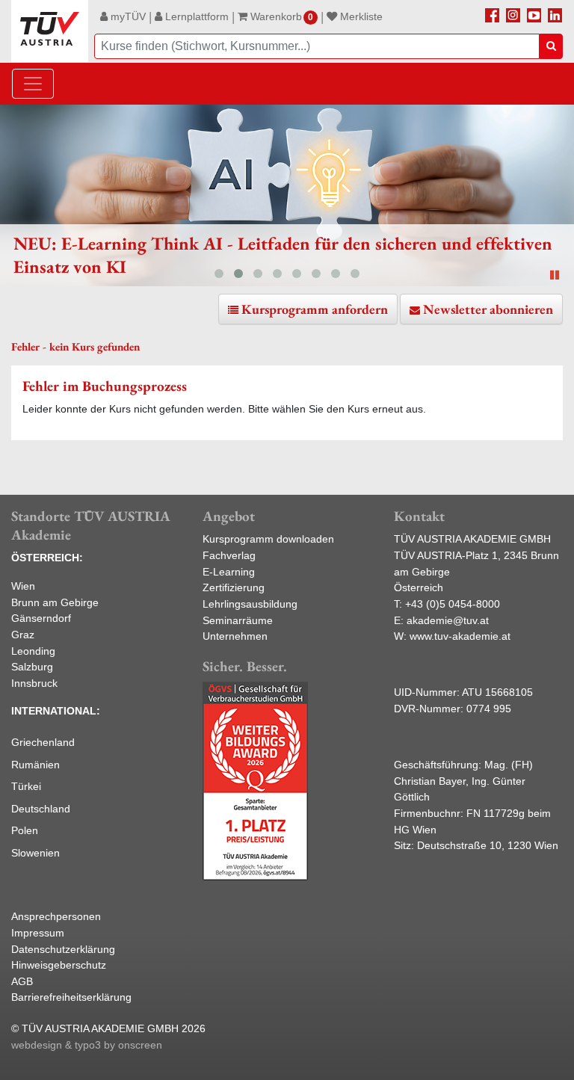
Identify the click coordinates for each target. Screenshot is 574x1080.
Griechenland (43, 742)
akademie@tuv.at (448, 620)
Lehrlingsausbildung (250, 604)
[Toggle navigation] (33, 84)
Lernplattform (195, 16)
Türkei (26, 786)
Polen (24, 830)
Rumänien (35, 765)
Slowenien (35, 853)
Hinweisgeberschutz (58, 965)
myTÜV (127, 16)
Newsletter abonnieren (488, 309)
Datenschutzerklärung (63, 949)
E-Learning (229, 572)
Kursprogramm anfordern (314, 309)
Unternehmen (235, 636)
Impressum (37, 933)
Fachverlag (229, 555)
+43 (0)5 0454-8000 (452, 604)
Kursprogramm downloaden (268, 539)
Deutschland (40, 809)
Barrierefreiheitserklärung (71, 997)
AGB (22, 981)
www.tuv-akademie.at (460, 636)
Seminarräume (238, 620)
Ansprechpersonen (56, 916)
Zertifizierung (234, 587)
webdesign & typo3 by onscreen (86, 1045)
